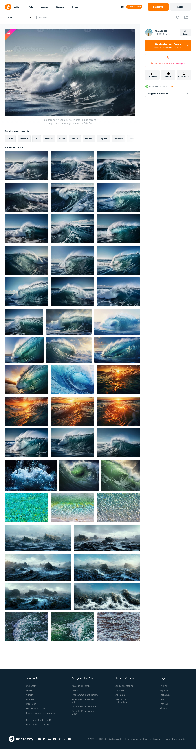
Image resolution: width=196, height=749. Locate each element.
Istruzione (31, 703)
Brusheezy (31, 685)
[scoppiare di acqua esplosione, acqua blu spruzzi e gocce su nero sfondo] (31, 475)
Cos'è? (171, 86)
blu (36, 138)
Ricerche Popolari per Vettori (83, 700)
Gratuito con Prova (168, 45)
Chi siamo (120, 694)
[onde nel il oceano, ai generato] (79, 475)
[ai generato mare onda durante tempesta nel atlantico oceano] (69, 322)
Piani (122, 6)
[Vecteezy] (8, 7)
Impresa (30, 699)
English (163, 685)
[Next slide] (135, 138)
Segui (185, 34)
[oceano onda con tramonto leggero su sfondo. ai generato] (118, 379)
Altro (162, 708)
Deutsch (164, 699)
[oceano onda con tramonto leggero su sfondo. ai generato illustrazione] (72, 411)
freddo (89, 138)
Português (165, 694)
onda (10, 138)
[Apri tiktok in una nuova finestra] (59, 739)
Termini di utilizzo (133, 739)
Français (164, 703)
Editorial (59, 6)
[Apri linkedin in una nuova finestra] (49, 739)
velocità (118, 138)
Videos (44, 6)
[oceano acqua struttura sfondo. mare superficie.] (26, 507)
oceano (24, 138)
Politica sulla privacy (152, 739)
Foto (31, 6)
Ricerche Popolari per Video (83, 712)
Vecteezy (30, 690)
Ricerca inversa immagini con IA (41, 714)
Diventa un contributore (121, 700)
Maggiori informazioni (158, 93)
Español (164, 690)
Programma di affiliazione (85, 694)
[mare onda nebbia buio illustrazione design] (38, 538)
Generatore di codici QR (38, 724)
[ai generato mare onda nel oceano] (117, 322)
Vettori (17, 6)
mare (62, 138)
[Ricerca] (178, 17)
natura (49, 138)
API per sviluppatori (36, 708)
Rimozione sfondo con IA (38, 720)
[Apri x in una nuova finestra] (64, 739)
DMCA (75, 690)
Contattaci (120, 690)
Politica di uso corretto (174, 739)
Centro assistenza (124, 685)
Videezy (29, 694)
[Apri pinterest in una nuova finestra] (54, 739)
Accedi (180, 6)
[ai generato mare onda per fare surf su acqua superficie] (24, 350)
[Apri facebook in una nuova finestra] (39, 739)
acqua (75, 138)
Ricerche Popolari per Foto (85, 706)
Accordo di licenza (81, 685)
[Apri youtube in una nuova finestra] (69, 739)
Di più (75, 6)
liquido (103, 138)
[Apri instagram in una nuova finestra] (44, 739)
